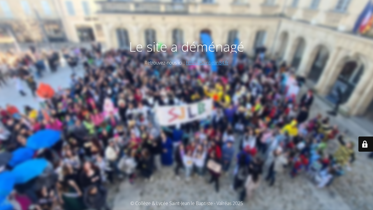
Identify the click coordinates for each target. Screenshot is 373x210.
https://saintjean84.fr (207, 63)
